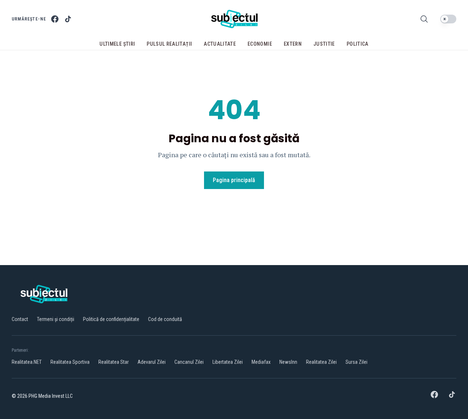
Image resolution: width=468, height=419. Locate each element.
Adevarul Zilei (151, 362)
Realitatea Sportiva (70, 362)
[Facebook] (54, 19)
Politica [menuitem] (358, 44)
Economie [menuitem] (260, 44)
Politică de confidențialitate (111, 319)
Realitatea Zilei (321, 362)
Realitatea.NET (27, 362)
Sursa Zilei (356, 362)
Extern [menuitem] (293, 44)
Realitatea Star (113, 362)
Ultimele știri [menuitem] (117, 44)
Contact (20, 319)
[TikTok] (68, 19)
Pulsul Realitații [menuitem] (169, 44)
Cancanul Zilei (189, 362)
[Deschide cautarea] (424, 19)
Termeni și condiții (55, 319)
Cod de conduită (165, 319)
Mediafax (261, 362)
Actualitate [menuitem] (220, 44)
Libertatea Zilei (227, 362)
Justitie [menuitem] (324, 44)
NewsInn (288, 362)
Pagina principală (234, 180)
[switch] (448, 19)
